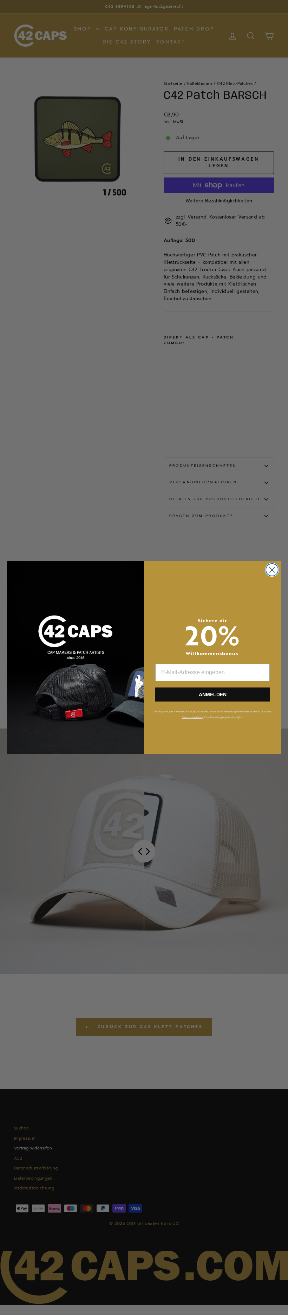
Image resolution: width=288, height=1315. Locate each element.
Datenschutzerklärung (192, 717)
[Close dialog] (272, 570)
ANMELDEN (213, 694)
